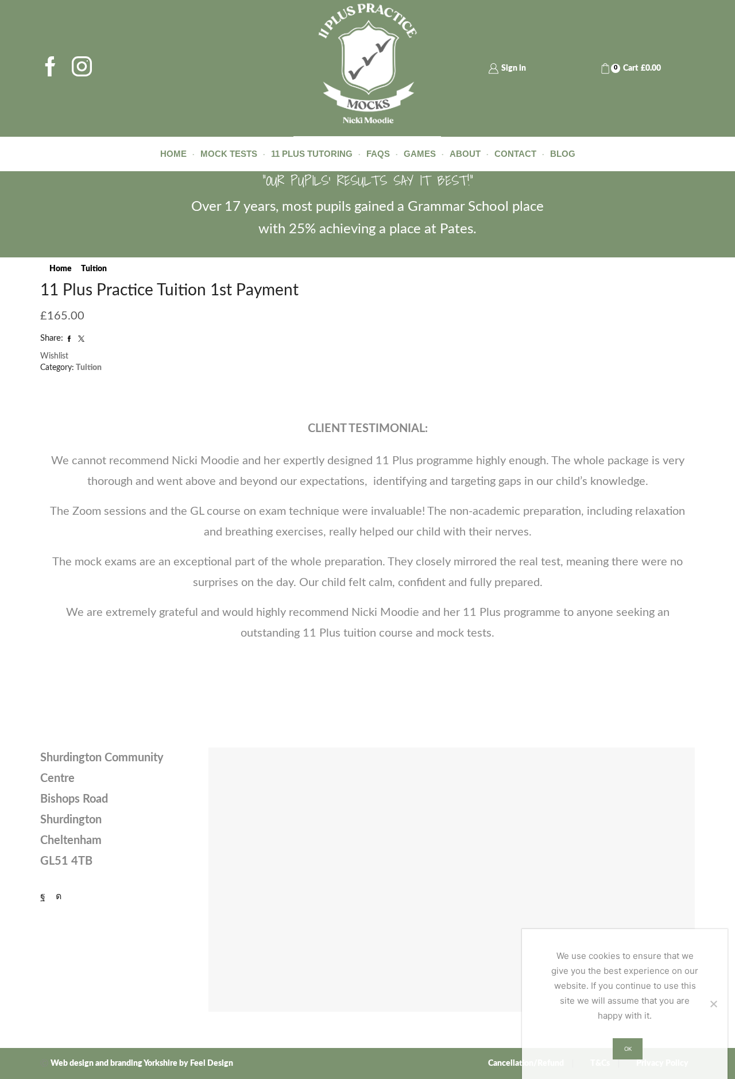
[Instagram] (82, 68)
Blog (562, 154)
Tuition (94, 269)
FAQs (378, 154)
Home (173, 154)
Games (420, 154)
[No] (713, 1003)
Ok (628, 1049)
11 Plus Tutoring (312, 154)
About (465, 154)
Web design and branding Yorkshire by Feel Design (142, 1063)
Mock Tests (228, 154)
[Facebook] (50, 68)
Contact (515, 154)
